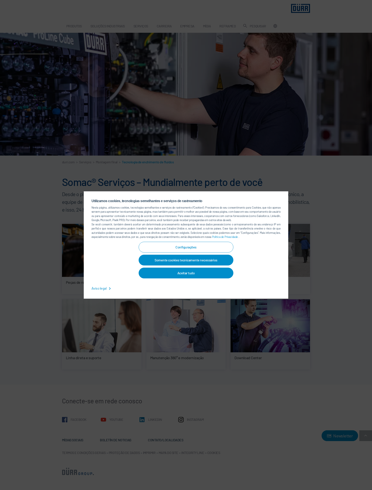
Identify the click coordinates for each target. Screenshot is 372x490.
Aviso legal (99, 288)
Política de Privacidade (225, 237)
